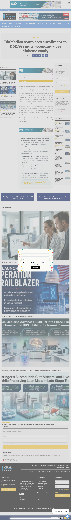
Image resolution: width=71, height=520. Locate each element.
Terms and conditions (39, 263)
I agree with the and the (37, 263)
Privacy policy (36, 264)
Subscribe (35, 267)
